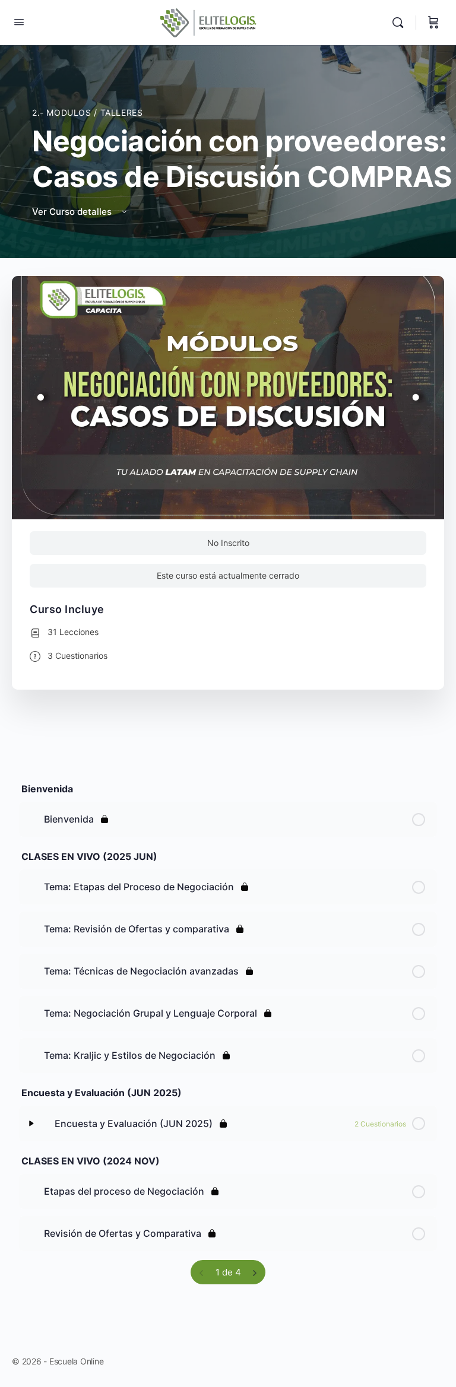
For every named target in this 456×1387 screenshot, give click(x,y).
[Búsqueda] (401, 22)
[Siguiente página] (254, 1272)
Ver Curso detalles (73, 211)
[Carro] (433, 22)
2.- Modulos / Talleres (87, 112)
